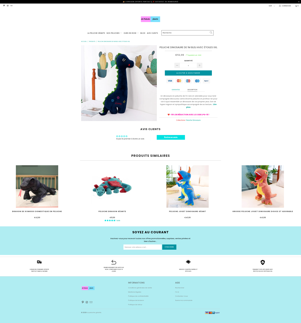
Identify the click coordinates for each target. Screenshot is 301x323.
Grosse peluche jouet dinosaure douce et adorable (263, 186)
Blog (143, 33)
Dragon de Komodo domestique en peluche (37, 186)
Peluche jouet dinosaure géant (187, 186)
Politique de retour (135, 304)
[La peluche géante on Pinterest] (4, 6)
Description (192, 90)
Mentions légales (134, 292)
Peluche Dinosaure (193, 120)
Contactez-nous (181, 296)
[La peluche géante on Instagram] (8, 6)
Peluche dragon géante (112, 186)
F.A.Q (177, 292)
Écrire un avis (170, 137)
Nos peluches (113, 33)
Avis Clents (152, 33)
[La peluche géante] (150, 19)
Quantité (188, 61)
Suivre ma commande (183, 300)
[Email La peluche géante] (11, 6)
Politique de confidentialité (138, 296)
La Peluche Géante (96, 33)
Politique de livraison (136, 300)
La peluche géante (94, 312)
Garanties (176, 90)
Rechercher (179, 288)
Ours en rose (130, 33)
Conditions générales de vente (140, 288)
